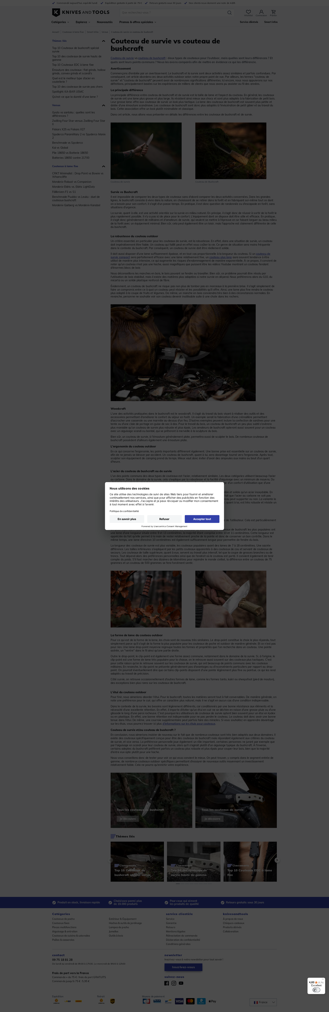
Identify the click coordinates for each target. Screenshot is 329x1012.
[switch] (316, 990)
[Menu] (323, 980)
